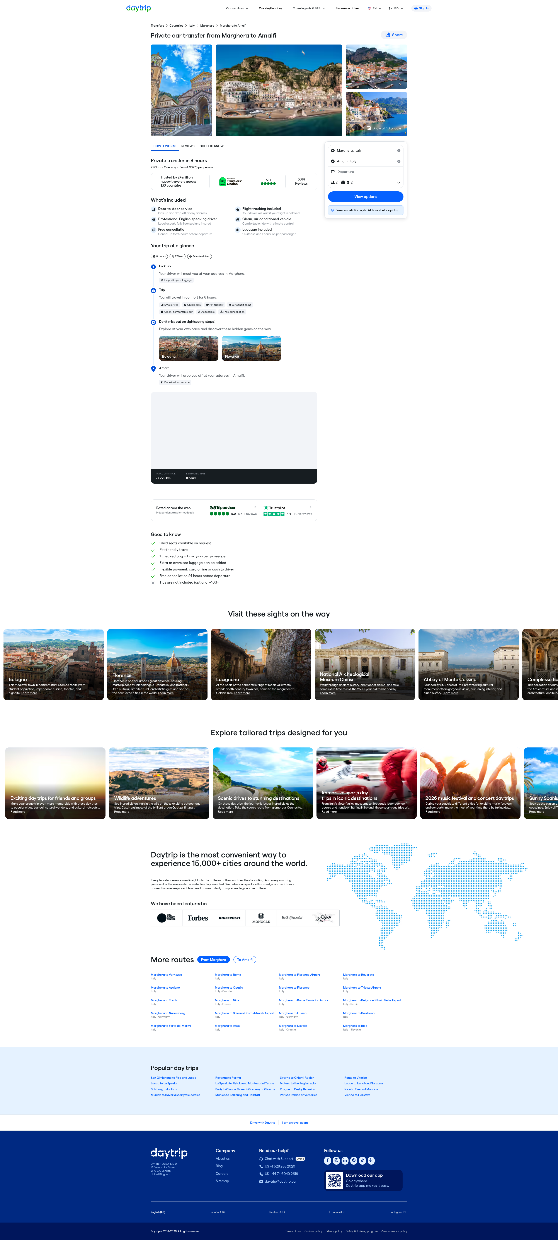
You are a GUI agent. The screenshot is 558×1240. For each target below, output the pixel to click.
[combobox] (365, 150)
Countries (176, 25)
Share (397, 35)
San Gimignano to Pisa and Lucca (173, 1077)
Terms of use (293, 1231)
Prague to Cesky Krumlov (297, 1089)
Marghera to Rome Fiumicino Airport (304, 1000)
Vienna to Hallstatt (357, 1095)
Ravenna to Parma (228, 1077)
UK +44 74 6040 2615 (281, 1174)
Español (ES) (217, 1212)
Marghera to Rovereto (358, 974)
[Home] (138, 8)
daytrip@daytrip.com (281, 1181)
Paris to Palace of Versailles (298, 1095)
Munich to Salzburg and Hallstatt (237, 1095)
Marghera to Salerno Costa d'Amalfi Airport (244, 1013)
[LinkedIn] (345, 1161)
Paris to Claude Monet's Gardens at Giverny (245, 1089)
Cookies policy (313, 1231)
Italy (192, 25)
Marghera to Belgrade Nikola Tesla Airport (372, 1000)
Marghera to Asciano (165, 987)
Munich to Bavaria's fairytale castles (175, 1095)
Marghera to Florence (294, 987)
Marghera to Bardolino (358, 1013)
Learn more (29, 693)
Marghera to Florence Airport (299, 974)
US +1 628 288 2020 (280, 1166)
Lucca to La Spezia (164, 1083)
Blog (219, 1166)
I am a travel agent (295, 1122)
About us (223, 1158)
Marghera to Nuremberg (168, 1013)
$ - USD (393, 8)
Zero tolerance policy (394, 1231)
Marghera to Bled (355, 1025)
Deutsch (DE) (277, 1212)
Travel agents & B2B (306, 8)
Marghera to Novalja (293, 1025)
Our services (235, 8)
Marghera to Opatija (229, 987)
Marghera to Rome (228, 974)
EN (375, 8)
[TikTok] (362, 1161)
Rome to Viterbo (355, 1077)
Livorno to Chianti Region (297, 1077)
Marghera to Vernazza (166, 974)
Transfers (157, 25)
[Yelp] (371, 1161)
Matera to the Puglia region (298, 1083)
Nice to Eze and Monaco (361, 1089)
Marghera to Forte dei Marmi (171, 1025)
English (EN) (158, 1212)
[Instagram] (336, 1161)
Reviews (187, 146)
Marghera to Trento (164, 1000)
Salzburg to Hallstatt (165, 1089)
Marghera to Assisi (227, 1025)
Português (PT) (398, 1212)
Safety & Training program (362, 1231)
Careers (222, 1173)
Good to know (212, 146)
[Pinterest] (353, 1161)
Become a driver (347, 8)
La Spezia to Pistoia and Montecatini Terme (244, 1083)
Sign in (424, 8)
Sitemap (222, 1181)
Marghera (207, 25)
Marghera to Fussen (292, 1013)
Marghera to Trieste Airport (362, 987)
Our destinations (270, 8)
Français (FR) (337, 1212)
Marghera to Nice (227, 1000)
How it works (164, 146)
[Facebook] (327, 1161)
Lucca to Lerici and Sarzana (363, 1083)
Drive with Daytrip (262, 1122)
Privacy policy (334, 1231)
